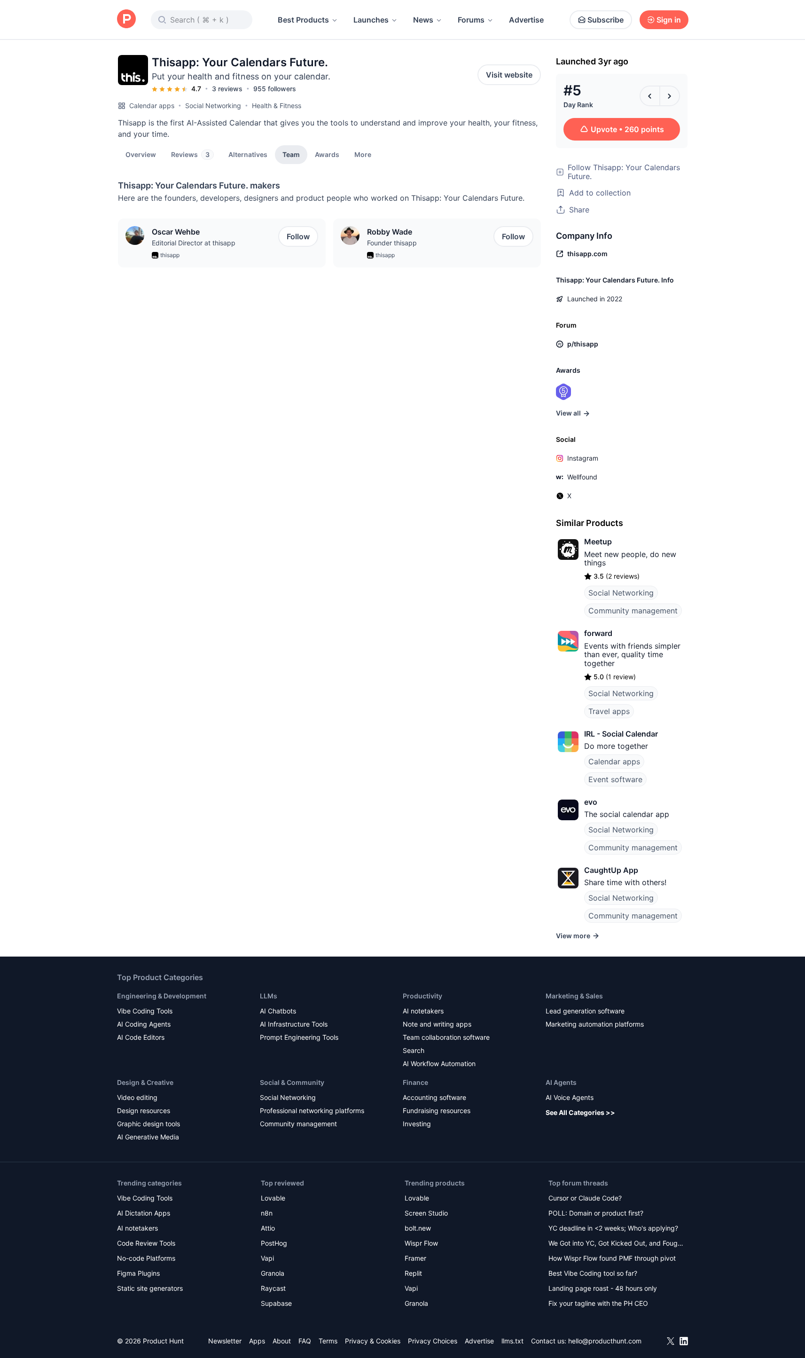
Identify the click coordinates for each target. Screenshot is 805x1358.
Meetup (598, 541)
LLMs (268, 996)
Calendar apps (151, 106)
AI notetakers (423, 1011)
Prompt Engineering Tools (299, 1037)
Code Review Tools (146, 1243)
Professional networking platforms (312, 1111)
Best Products (303, 19)
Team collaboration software (446, 1037)
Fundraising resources (436, 1111)
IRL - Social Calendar (621, 733)
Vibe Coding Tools (144, 1011)
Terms (328, 1341)
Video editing (137, 1097)
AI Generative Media (148, 1137)
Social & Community (292, 1082)
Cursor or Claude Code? (585, 1198)
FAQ (304, 1341)
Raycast (273, 1288)
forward (598, 633)
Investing (417, 1124)
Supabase (276, 1303)
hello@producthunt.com (604, 1341)
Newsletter (225, 1341)
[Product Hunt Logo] (126, 19)
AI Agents (561, 1082)
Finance (415, 1082)
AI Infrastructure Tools (294, 1024)
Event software (615, 779)
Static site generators (150, 1288)
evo (590, 802)
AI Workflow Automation (439, 1064)
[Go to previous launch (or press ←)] (650, 95)
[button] (363, 154)
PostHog (274, 1243)
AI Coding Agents (144, 1024)
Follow (298, 236)
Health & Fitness (276, 106)
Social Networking (213, 106)
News (423, 19)
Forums (471, 19)
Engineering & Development (161, 996)
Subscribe (605, 19)
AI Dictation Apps (143, 1213)
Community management (633, 610)
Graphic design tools (148, 1124)
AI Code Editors (140, 1037)
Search (413, 1050)
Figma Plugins (138, 1273)
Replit (413, 1273)
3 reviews (227, 89)
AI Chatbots (278, 1011)
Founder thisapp (392, 243)
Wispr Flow (421, 1243)
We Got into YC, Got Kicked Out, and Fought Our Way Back (616, 1244)
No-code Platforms (146, 1258)
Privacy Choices (432, 1341)
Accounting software (434, 1097)
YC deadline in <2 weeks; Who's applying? (613, 1228)
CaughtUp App (611, 870)
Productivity (422, 996)
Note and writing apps (437, 1024)
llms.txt (512, 1341)
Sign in (669, 19)
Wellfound (582, 477)
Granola (272, 1273)
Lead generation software (585, 1011)
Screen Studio (426, 1213)
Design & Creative (145, 1082)
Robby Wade (389, 231)
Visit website (509, 74)
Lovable (273, 1198)
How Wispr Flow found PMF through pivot (612, 1258)
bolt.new (418, 1228)
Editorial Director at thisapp (193, 243)
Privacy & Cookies (372, 1341)
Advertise (526, 19)
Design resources (143, 1111)
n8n (267, 1213)
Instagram (582, 458)
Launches (371, 19)
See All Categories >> (580, 1112)
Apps (257, 1341)
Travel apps (609, 711)
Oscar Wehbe (176, 231)
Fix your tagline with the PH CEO (598, 1303)
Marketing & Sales (574, 996)
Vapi (267, 1258)
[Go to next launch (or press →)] (669, 95)
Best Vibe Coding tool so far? (592, 1273)
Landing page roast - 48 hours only (602, 1288)
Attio (268, 1228)
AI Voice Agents (570, 1097)
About (282, 1341)
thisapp (170, 255)
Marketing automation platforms (595, 1024)
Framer (415, 1258)
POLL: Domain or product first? (595, 1213)
